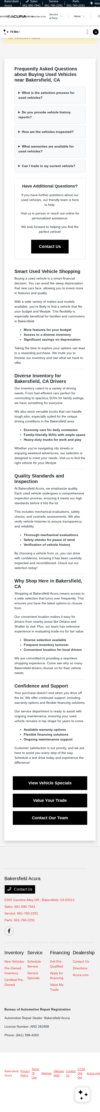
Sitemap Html (58, 1073)
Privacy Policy (25, 1073)
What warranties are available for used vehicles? (46, 149)
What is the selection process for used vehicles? (46, 95)
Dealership (84, 952)
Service (35, 952)
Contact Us (50, 246)
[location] (91, 3)
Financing (60, 952)
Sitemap (46, 1073)
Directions (80, 968)
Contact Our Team (50, 818)
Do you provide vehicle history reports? (44, 114)
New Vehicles (14, 961)
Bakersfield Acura (11, 1073)
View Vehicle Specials (50, 783)
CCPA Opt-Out (81, 1073)
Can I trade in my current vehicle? (48, 166)
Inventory (14, 952)
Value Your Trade (50, 800)
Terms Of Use (35, 1073)
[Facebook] (9, 931)
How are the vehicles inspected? (48, 132)
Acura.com (81, 975)
